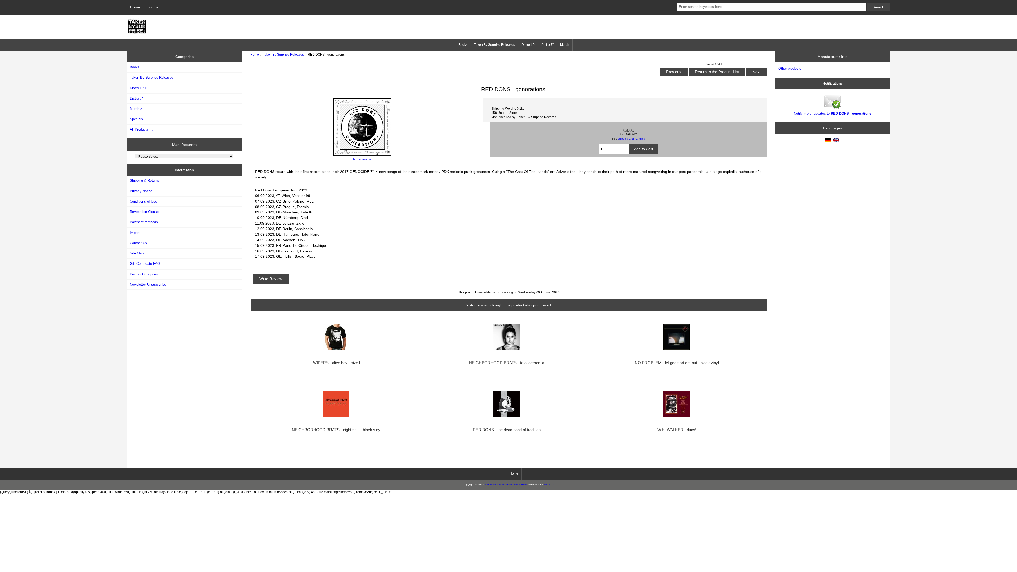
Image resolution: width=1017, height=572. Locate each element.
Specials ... (138, 119)
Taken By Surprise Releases (283, 54)
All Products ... (141, 129)
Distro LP (528, 45)
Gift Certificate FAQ (145, 264)
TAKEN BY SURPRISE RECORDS (506, 484)
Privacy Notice (141, 191)
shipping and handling (631, 138)
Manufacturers (184, 144)
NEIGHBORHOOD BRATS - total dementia (506, 363)
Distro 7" (547, 45)
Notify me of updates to (832, 113)
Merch (564, 45)
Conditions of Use (143, 201)
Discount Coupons (144, 274)
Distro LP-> (138, 88)
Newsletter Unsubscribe (148, 285)
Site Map (137, 253)
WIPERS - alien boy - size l (336, 363)
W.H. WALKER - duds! (676, 430)
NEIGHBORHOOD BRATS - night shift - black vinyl (336, 430)
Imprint (135, 233)
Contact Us (138, 243)
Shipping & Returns (144, 180)
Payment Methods (144, 222)
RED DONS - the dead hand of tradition (507, 430)
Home (135, 7)
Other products (789, 68)
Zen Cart (549, 484)
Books (462, 45)
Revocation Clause (144, 212)
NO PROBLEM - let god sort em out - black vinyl (677, 363)
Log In (152, 7)
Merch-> (136, 109)
